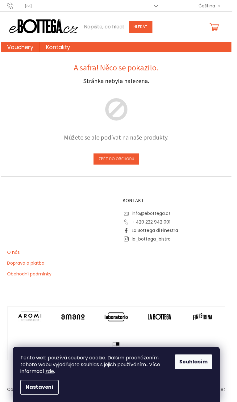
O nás (13, 252)
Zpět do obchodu (116, 159)
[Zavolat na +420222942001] (16, 6)
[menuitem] (20, 48)
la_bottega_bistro (151, 239)
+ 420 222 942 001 (151, 222)
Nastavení (39, 387)
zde (49, 371)
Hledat (141, 27)
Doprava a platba (25, 263)
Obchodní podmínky (29, 274)
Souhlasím (193, 361)
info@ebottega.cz (151, 213)
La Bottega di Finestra (155, 230)
